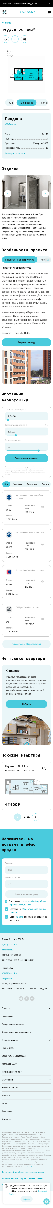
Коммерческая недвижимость (16, 1032)
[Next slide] (45, 193)
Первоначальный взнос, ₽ (16, 425)
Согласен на (28, 911)
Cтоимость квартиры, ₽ (15, 409)
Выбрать (26, 704)
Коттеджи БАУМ (9, 1063)
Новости (6, 1095)
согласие (18, 916)
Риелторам (7, 1111)
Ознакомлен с (27, 903)
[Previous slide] (7, 193)
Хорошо (26, 1199)
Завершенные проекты (13, 1024)
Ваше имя (9, 863)
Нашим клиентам (10, 1087)
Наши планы (7, 1016)
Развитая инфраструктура (19, 259)
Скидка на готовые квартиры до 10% (19, 3)
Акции (4, 1103)
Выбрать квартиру (26, 342)
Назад (8, 22)
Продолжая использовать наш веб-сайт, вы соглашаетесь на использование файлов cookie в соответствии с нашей (28, 1189)
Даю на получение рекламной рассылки (28, 918)
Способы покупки (10, 1040)
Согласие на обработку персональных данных (22, 1178)
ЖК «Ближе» (10, 124)
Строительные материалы (14, 1055)
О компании (7, 1079)
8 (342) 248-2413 (27, 12)
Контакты (6, 1119)
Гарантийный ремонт (12, 1071)
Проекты (6, 1008)
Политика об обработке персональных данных (23, 1172)
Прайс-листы (8, 1048)
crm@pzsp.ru (7, 949)
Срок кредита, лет (13, 440)
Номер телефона (12, 877)
